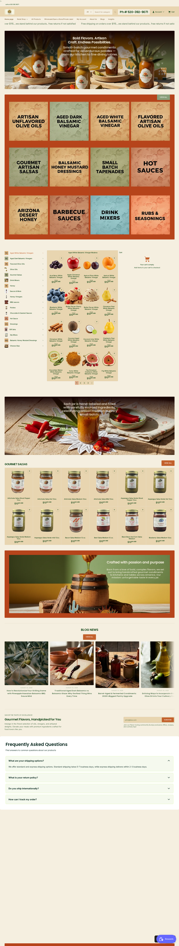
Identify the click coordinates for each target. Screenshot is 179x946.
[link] (163, 97)
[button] (115, 12)
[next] (171, 701)
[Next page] (92, 383)
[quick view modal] (61, 258)
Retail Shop (21, 19)
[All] (88, 12)
